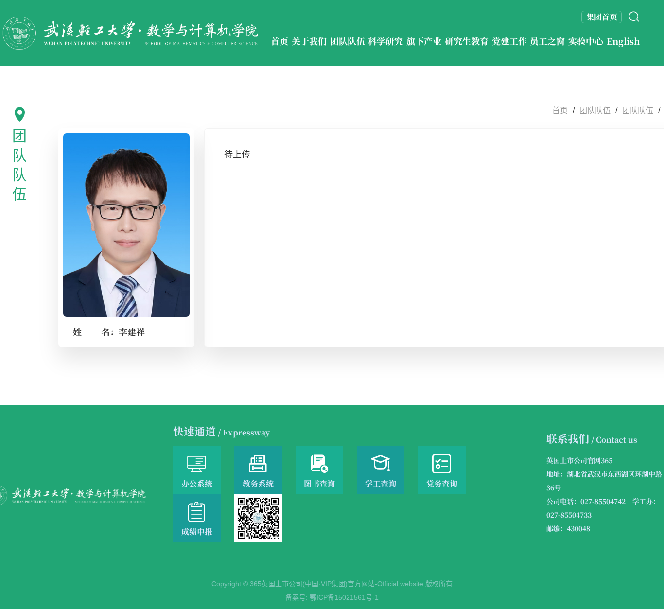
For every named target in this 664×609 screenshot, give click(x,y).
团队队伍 (595, 110)
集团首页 (601, 16)
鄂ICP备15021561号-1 (344, 597)
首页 (560, 110)
